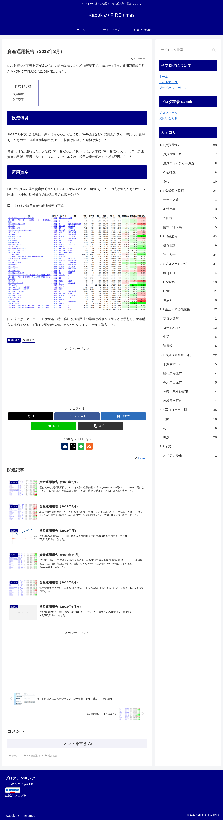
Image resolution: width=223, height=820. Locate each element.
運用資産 (18, 99)
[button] (100, 426)
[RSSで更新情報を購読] (89, 446)
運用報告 (15, 340)
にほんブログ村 (16, 795)
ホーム (163, 76)
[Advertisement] (77, 375)
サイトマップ (168, 82)
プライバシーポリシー (174, 88)
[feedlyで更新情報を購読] (81, 446)
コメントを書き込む (77, 743)
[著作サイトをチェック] (64, 446)
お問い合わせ (168, 118)
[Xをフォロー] (73, 446)
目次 (18, 86)
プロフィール (168, 113)
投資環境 (18, 94)
